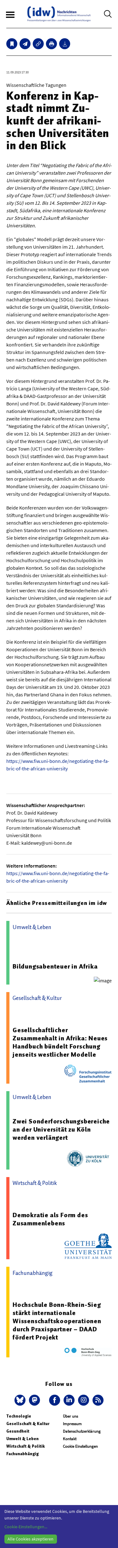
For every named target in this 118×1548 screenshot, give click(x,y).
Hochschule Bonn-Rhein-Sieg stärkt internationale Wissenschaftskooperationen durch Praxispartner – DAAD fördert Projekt (57, 1321)
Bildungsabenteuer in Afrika (55, 966)
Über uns (70, 1416)
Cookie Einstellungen (80, 1446)
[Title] (38, 43)
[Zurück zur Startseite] (59, 14)
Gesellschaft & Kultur (27, 1424)
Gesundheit (17, 1431)
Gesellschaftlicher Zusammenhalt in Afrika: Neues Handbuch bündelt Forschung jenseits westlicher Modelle (60, 1042)
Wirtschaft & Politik (25, 1446)
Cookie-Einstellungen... (25, 1527)
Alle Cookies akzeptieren (30, 1539)
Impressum (72, 1423)
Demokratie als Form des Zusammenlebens (50, 1219)
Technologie (18, 1416)
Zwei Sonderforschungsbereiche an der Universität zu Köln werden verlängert (61, 1129)
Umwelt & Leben (22, 1439)
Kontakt (69, 1438)
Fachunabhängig (22, 1454)
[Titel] (11, 43)
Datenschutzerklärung (82, 1431)
